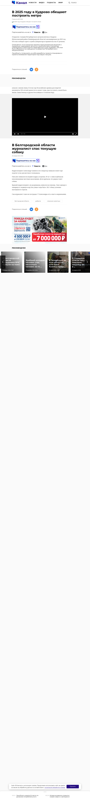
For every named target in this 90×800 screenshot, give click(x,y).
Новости (32, 2)
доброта (38, 201)
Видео (41, 2)
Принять (73, 786)
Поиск (74, 3)
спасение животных (53, 201)
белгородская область (22, 201)
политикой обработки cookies (55, 787)
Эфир (60, 2)
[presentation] (2, 262)
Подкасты (51, 2)
